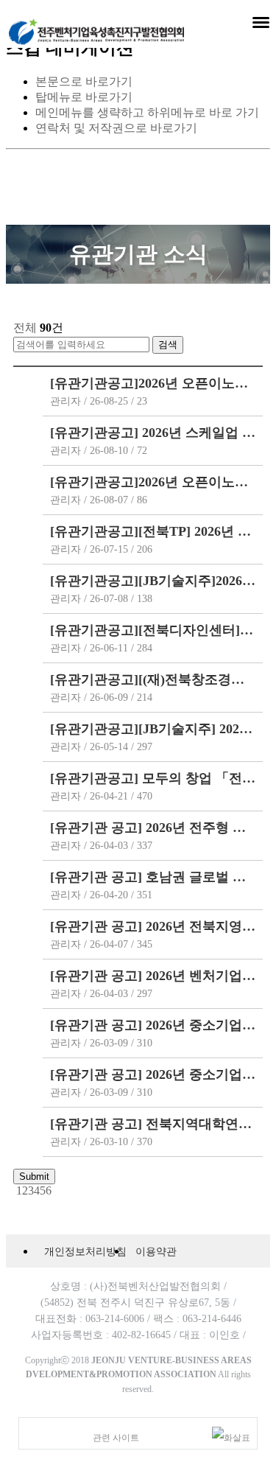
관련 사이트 (116, 1438)
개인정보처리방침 (85, 1251)
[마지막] (55, 1190)
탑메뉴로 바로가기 (83, 97)
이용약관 (156, 1251)
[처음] (14, 1190)
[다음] (53, 1190)
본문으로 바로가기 (83, 81)
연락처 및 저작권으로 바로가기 (116, 128)
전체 (25, 327)
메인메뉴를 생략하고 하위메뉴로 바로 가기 (147, 112)
